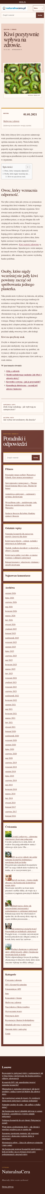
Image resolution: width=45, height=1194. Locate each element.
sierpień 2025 (10, 646)
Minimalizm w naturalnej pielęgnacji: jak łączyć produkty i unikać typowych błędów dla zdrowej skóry (21, 1091)
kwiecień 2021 (11, 713)
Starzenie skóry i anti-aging (16, 1029)
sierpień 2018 (10, 771)
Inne (7, 993)
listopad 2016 (10, 816)
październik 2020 (12, 735)
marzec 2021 (10, 718)
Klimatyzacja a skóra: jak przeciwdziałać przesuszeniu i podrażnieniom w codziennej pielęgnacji (21, 908)
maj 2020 (9, 758)
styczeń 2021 (10, 727)
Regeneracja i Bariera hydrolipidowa (19, 1020)
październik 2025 (12, 637)
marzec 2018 (10, 793)
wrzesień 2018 (11, 767)
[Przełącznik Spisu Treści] (27, 167)
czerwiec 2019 (11, 762)
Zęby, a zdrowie (13, 371)
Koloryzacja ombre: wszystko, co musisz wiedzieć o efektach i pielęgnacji (21, 556)
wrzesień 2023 (11, 686)
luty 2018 (9, 798)
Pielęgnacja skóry (12, 1015)
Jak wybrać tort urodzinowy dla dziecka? (19, 419)
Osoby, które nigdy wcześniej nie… (17, 174)
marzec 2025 (10, 669)
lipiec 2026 (9, 597)
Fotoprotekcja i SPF (13, 989)
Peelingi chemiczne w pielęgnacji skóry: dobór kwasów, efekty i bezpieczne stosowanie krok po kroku (21, 952)
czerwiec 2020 (11, 753)
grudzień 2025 (11, 629)
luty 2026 (9, 620)
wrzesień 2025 (11, 642)
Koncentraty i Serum (13, 998)
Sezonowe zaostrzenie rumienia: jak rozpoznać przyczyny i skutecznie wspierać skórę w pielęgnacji (20, 1136)
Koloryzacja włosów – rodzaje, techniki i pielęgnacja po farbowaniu (21, 542)
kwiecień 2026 (11, 611)
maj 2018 (9, 784)
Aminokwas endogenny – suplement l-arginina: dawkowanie (20, 495)
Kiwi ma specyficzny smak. (17, 176)
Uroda (7, 1033)
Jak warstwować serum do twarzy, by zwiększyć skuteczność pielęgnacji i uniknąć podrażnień (21, 1099)
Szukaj (40, 15)
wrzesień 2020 (11, 740)
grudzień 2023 (11, 682)
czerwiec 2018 (11, 780)
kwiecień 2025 (11, 664)
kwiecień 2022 (11, 700)
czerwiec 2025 (11, 655)
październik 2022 (12, 695)
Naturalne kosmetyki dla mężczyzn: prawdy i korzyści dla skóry (19, 535)
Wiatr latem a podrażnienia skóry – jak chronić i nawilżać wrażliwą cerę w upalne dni (21, 1128)
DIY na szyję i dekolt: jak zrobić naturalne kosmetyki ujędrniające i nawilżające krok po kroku (21, 860)
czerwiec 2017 (11, 811)
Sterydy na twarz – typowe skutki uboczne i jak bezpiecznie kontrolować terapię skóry (21, 883)
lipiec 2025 (9, 651)
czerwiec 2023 (11, 691)
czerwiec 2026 (11, 602)
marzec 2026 (10, 615)
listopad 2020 (10, 731)
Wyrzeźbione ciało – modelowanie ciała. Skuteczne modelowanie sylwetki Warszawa (21, 505)
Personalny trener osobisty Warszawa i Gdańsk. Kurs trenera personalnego (20, 476)
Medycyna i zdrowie (10, 29)
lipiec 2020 (9, 749)
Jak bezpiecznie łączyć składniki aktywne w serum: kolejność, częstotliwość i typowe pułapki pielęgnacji (22, 1114)
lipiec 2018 (9, 775)
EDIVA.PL (22, 2)
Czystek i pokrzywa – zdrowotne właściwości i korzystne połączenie (21, 837)
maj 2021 (9, 709)
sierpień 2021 (10, 704)
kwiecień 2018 (11, 789)
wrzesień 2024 (11, 678)
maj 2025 (9, 660)
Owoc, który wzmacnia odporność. (16, 171)
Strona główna (8, 1186)
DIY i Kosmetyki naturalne (16, 984)
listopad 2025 (10, 633)
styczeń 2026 (10, 624)
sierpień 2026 (10, 593)
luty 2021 (9, 722)
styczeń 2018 (10, 802)
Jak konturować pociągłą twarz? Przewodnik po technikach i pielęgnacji (21, 930)
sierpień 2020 (10, 744)
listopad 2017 (10, 807)
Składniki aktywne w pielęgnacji (18, 1024)
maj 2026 (9, 606)
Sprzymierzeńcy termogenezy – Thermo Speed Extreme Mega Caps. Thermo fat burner (21, 486)
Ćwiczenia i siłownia (13, 980)
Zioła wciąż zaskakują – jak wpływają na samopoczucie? (19, 407)
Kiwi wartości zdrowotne (29, 244)
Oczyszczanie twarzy (13, 1011)
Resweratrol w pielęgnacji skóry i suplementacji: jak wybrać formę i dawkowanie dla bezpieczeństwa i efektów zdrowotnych (22, 1076)
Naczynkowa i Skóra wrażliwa (17, 1007)
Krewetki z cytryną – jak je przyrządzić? (23, 381)
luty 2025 (9, 673)
